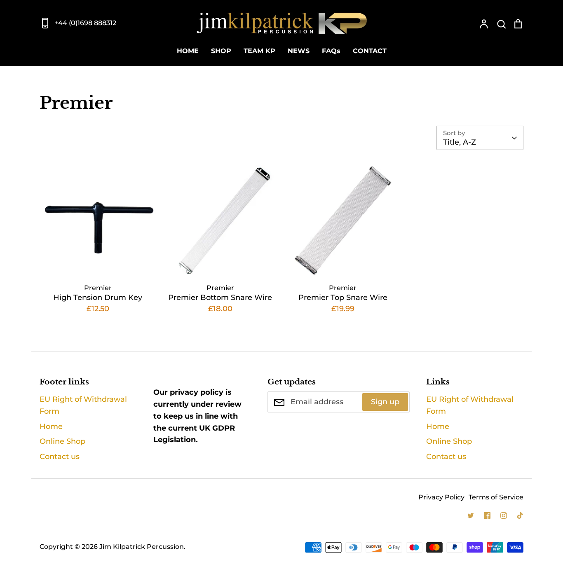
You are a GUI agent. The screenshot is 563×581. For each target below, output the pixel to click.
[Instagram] (503, 515)
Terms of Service (496, 497)
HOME (188, 51)
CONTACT (370, 51)
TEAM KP (259, 51)
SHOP (221, 51)
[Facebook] (487, 515)
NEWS (299, 51)
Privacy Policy (441, 497)
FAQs (331, 51)
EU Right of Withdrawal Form (83, 405)
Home (51, 426)
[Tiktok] (520, 515)
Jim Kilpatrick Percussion (141, 547)
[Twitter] (470, 515)
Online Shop (62, 441)
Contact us (60, 456)
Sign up (385, 401)
